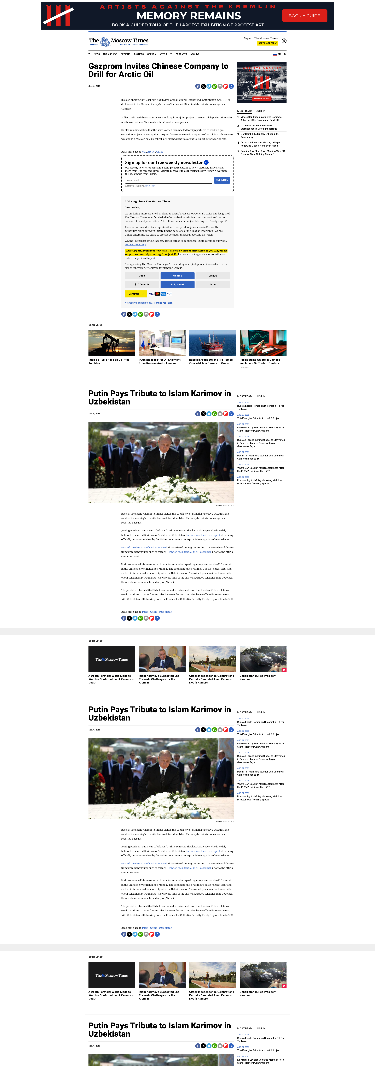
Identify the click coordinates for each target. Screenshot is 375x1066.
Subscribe (222, 180)
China (159, 151)
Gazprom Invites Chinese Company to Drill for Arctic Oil (158, 70)
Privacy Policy (149, 186)
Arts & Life (166, 54)
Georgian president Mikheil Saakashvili (189, 551)
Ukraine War (110, 54)
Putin (145, 611)
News (97, 54)
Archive (194, 54)
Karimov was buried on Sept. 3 (203, 535)
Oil (144, 151)
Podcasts (181, 54)
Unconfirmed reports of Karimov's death (144, 547)
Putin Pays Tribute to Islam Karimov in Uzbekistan (159, 398)
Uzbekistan (165, 611)
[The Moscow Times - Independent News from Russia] (118, 41)
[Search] (285, 54)
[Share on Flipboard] (225, 86)
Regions (125, 54)
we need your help (135, 244)
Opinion (151, 54)
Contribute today (268, 43)
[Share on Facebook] (197, 86)
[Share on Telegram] (209, 86)
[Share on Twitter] (203, 86)
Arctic (151, 151)
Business (139, 54)
